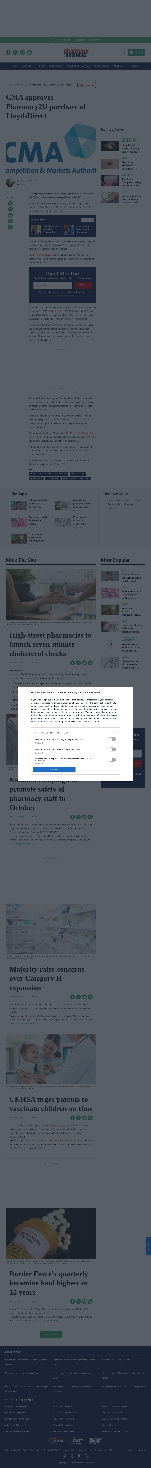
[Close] (126, 693)
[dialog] (75, 734)
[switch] (112, 739)
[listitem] (75, 732)
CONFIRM (54, 770)
